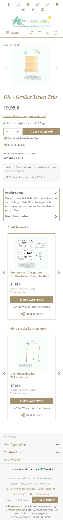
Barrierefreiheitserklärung (20, 488)
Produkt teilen (16, 145)
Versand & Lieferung (19, 478)
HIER (8, 177)
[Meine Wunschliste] (39, 32)
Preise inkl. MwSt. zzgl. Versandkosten (24, 116)
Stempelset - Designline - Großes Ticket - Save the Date (29, 274)
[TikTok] (37, 4)
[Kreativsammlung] (42, 10)
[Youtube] (23, 10)
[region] (31, 68)
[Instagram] (18, 4)
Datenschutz (19, 494)
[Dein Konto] (48, 32)
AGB (31, 494)
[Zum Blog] (32, 10)
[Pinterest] (28, 4)
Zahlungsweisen (43, 478)
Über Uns (45, 483)
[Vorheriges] (5, 68)
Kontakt (14, 483)
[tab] (31, 201)
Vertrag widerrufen (44, 499)
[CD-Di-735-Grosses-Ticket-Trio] (31, 65)
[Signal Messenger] (57, 4)
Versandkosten (13, 509)
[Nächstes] (57, 68)
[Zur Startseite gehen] (31, 21)
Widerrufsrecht (46, 488)
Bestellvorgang (29, 483)
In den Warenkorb (41, 131)
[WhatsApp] (47, 4)
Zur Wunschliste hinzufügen (24, 138)
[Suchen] (31, 32)
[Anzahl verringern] (6, 131)
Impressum (42, 494)
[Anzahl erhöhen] (17, 131)
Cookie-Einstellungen (17, 500)
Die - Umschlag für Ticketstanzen (22, 375)
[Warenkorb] (56, 32)
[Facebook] (8, 4)
